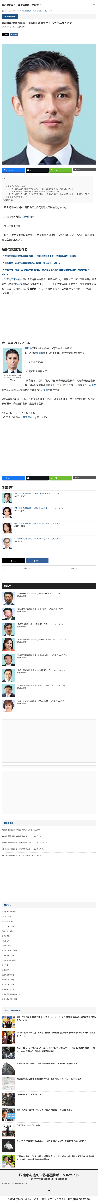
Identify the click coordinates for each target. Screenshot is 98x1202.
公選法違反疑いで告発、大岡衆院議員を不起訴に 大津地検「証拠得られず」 (48, 1063)
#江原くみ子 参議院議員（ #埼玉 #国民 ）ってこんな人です (41, 701)
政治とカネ (6, 941)
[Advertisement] (49, 320)
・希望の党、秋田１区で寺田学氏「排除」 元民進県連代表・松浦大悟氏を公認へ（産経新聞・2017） (52, 194)
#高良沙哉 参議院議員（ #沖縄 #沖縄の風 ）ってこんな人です (23, 849)
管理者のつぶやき (8, 980)
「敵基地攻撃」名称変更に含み (29, 1094)
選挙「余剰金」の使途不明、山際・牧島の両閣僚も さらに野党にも (44, 1110)
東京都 (16, 279)
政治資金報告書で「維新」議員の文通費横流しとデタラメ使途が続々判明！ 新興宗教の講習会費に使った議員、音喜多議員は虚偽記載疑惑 (56, 1157)
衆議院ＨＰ (28, 417)
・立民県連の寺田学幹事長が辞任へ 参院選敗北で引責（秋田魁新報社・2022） (44, 189)
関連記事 (9, 200)
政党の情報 (6, 936)
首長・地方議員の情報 (9, 999)
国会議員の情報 (7, 921)
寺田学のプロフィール (19, 197)
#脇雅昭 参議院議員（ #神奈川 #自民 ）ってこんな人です (21, 836)
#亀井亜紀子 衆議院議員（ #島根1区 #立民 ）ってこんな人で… (42, 639)
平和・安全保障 (7, 931)
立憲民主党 (20, 27)
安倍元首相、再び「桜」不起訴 (29, 1125)
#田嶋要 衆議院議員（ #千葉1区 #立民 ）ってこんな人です (40, 624)
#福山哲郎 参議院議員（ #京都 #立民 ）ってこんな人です (40, 609)
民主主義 (5, 965)
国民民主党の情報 (8, 926)
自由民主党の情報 (8, 984)
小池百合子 (7, 279)
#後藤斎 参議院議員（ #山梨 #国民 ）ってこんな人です (21, 830)
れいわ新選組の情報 (9, 912)
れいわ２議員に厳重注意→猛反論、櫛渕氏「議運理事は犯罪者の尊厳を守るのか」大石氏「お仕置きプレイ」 (56, 1034)
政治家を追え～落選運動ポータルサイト (22, 5)
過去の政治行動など (18, 186)
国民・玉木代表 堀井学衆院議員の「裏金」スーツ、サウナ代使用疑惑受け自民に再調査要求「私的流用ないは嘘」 (56, 1018)
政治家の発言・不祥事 (9, 950)
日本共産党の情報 (8, 955)
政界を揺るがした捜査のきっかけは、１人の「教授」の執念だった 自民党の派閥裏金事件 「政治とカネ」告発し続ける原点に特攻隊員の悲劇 (56, 1049)
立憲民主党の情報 (8, 975)
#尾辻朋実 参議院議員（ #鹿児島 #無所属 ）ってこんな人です (39, 508)
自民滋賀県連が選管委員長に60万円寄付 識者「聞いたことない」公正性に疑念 (49, 1079)
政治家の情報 (6, 27)
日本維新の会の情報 (9, 960)
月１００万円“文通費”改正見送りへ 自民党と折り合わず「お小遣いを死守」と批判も (51, 1141)
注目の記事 (6, 970)
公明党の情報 (6, 917)
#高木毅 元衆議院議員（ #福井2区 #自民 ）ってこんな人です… (42, 685)
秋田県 (26, 216)
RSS (49, 1190)
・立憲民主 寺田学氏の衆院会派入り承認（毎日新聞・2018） (37, 192)
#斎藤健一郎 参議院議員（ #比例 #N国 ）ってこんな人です (40, 594)
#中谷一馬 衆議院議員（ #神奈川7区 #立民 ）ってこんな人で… (42, 670)
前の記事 (26, 569)
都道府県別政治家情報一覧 (11, 994)
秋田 (14, 27)
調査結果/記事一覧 (8, 989)
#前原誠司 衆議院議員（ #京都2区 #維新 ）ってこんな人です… (42, 655)
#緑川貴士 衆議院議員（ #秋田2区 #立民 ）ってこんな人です (38, 493)
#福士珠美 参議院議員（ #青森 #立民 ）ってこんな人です (37, 523)
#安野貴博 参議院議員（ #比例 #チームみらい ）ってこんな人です (24, 843)
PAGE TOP (93, 1163)
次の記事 (73, 569)
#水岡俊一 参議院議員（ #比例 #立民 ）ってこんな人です (37, 539)
